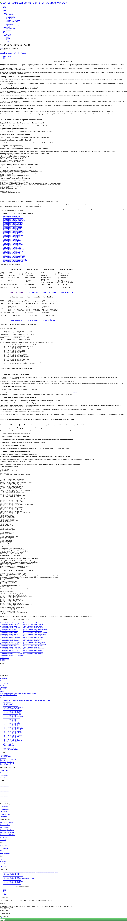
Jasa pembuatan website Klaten (12, 228)
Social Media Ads (10, 17)
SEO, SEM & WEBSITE (11, 16)
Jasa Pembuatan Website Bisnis (11, 712)
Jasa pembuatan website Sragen (12, 234)
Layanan (5, 13)
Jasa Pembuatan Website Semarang (12, 735)
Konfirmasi (3, 861)
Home (4, 10)
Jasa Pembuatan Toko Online (10, 706)
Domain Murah (4, 755)
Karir (1, 680)
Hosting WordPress (5, 814)
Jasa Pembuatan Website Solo (11, 736)
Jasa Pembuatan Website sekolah (12, 733)
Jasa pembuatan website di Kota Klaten (10, 647)
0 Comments (6, 58)
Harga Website (7, 702)
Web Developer (10, 14)
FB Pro (7, 37)
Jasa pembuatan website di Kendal (9, 644)
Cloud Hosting (3, 811)
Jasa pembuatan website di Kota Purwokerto (34, 634)
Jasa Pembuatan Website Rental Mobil (13, 729)
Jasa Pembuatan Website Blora (11, 877)
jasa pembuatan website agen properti (13, 707)
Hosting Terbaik (4, 770)
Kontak (4, 33)
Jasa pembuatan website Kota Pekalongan (15, 260)
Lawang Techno (7, 56)
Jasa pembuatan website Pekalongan (13, 249)
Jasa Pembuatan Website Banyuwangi (13, 711)
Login (1, 859)
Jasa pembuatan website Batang (12, 248)
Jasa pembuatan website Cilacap (9, 634)
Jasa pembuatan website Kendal (12, 247)
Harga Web (6, 12)
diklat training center (31, 693)
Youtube (8, 38)
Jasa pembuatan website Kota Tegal (13, 261)
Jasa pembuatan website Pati (11, 239)
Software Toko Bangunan (9, 748)
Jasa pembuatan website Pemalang (13, 251)
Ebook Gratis (3, 845)
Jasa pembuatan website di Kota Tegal (33, 652)
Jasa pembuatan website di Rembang (33, 637)
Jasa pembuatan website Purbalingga (13, 219)
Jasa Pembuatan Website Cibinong (12, 880)
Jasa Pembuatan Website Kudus (13, 53)
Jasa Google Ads (10, 28)
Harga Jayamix (4, 693)
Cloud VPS (3, 758)
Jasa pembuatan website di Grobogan (10, 637)
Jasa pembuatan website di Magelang (10, 652)
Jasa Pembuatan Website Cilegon (12, 884)
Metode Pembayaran (5, 864)
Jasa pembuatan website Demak (12, 243)
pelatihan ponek (7, 744)
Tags (4, 893)
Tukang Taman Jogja (11, 695)
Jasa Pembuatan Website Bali (11, 708)
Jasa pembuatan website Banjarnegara (14, 220)
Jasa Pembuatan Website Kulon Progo (13, 882)
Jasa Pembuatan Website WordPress (12, 740)
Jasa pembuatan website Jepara (12, 241)
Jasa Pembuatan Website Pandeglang (13, 881)
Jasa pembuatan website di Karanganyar (11, 642)
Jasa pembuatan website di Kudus (9, 650)
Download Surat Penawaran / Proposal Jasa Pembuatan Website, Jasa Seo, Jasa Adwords (26, 700)
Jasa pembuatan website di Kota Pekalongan (35, 629)
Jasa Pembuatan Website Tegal (11, 739)
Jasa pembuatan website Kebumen (12, 222)
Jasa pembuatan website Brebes (12, 253)
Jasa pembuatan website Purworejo (13, 223)
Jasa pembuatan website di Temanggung (33, 648)
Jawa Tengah (3, 687)
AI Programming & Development (14, 26)
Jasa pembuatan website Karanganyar (13, 232)
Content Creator (7, 35)
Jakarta (2, 689)
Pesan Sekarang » (16, 292)
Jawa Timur (3, 685)
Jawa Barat (3, 688)
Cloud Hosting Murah (5, 756)
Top (1, 917)
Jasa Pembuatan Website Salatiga (12, 731)
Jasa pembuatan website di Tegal (31, 647)
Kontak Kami (3, 678)
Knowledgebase (4, 848)
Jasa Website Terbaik (5, 772)
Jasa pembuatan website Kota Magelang (14, 255)
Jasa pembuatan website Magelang (12, 226)
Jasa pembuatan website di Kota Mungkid (11, 653)
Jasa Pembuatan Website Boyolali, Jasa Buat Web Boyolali (18, 878)
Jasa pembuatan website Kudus (12, 240)
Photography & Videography (13, 20)
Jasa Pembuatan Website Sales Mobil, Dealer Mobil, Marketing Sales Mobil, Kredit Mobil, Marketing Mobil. (30, 872)
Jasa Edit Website (4, 827)
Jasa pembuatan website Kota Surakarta (14, 256)
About (4, 890)
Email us (2, 660)
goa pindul (3, 695)
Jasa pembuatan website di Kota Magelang (11, 655)
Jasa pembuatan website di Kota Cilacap (11, 648)
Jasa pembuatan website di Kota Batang (10, 627)
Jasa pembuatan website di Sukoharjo (33, 645)
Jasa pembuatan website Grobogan (13, 235)
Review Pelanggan (5, 777)
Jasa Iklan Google (7, 704)
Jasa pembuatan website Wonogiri (12, 231)
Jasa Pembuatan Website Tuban (11, 873)
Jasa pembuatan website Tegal (11, 252)
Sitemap (5, 894)
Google (75, 392)
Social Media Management (13, 19)
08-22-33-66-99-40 (5, 659)
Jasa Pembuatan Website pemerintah (12, 727)
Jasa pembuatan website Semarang (13, 244)
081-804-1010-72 (4, 658)
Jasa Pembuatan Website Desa (11, 715)
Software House (10, 24)
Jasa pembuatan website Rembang (12, 237)
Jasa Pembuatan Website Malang (12, 726)
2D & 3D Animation (11, 23)
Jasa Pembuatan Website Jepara (11, 718)
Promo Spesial (4, 683)
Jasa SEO (8, 30)
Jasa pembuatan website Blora (11, 236)
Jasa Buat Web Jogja (5, 764)
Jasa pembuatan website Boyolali (12, 227)
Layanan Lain (6, 27)
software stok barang (8, 747)
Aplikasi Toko (3, 837)
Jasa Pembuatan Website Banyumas (12, 710)
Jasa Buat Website (8, 703)
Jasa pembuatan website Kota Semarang (14, 259)
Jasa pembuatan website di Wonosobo (33, 653)
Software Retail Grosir (8, 745)
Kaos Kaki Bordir (12, 693)
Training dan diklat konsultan (10, 749)
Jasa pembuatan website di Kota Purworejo (34, 635)
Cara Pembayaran (5, 853)
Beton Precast (22, 693)
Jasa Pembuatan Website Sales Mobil (13, 732)
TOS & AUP (3, 866)
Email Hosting (3, 816)
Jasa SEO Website (8, 743)
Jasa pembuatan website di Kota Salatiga (34, 642)
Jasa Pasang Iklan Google (7, 762)
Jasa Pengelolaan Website (10, 741)
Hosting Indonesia (4, 809)
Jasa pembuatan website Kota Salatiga (13, 257)
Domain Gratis (3, 775)
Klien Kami (8, 34)
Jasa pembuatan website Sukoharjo (13, 230)
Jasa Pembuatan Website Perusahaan (13, 728)
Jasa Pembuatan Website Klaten (11, 723)
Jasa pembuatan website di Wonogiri (32, 650)
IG (6, 40)
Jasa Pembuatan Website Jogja (11, 719)
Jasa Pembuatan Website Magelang (12, 724)
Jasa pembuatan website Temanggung (13, 245)
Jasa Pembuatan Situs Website (8, 759)
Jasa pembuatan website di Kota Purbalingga (35, 632)
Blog (4, 31)
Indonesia (2, 691)
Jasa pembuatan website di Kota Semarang (34, 644)
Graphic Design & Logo (12, 21)
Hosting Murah (4, 806)
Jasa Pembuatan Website (6, 822)
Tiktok (7, 41)
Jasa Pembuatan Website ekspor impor (13, 716)
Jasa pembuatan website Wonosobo (13, 224)
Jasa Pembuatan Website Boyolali (12, 714)
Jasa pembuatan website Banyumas (13, 218)
